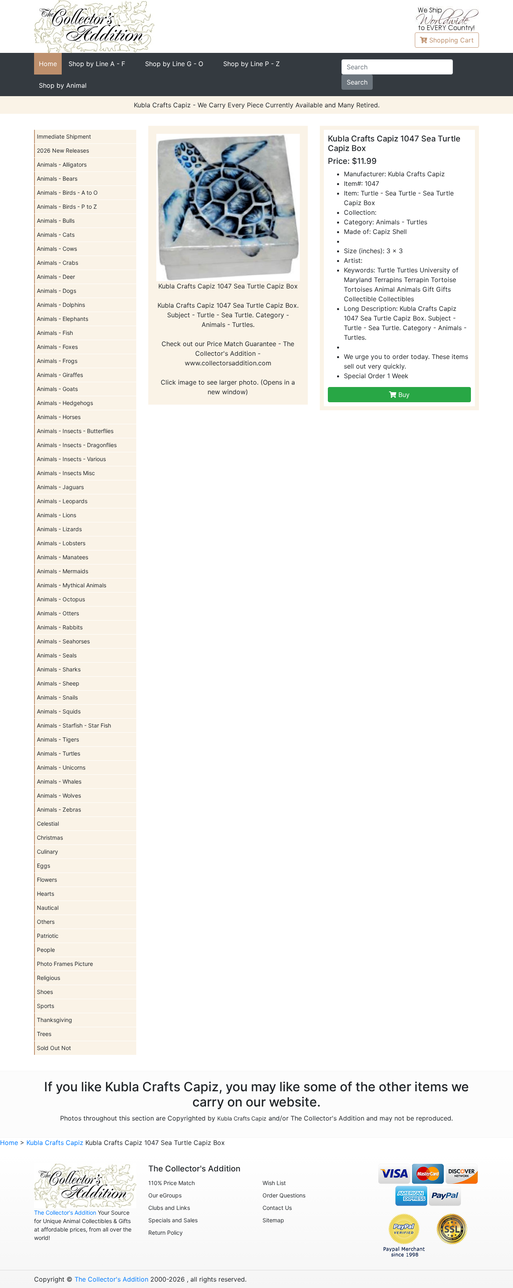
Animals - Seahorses (63, 641)
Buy (403, 395)
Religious (48, 977)
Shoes (45, 991)
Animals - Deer (56, 276)
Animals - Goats (57, 388)
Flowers (47, 879)
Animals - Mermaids (62, 571)
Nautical (48, 907)
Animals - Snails (57, 697)
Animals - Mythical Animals (71, 585)
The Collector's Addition (65, 1212)
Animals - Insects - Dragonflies (77, 444)
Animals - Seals (57, 655)
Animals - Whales (59, 781)
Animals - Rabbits (60, 627)
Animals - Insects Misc (66, 473)
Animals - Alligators (62, 164)
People (46, 949)
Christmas (50, 837)
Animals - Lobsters (61, 543)
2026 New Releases (63, 150)
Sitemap (273, 1220)
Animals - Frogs (57, 360)
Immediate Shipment (64, 136)
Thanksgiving (54, 1019)
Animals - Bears (57, 178)
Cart (451, 40)
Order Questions (284, 1195)
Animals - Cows (57, 248)
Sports (45, 1005)
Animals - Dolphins (61, 304)
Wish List (274, 1182)
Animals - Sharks (59, 669)
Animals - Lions (56, 515)
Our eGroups (165, 1195)
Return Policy (165, 1232)
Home (48, 64)
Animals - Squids (59, 711)
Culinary (47, 851)
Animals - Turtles (58, 753)
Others (46, 921)
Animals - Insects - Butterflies (75, 430)
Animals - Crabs (57, 262)
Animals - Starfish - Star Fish (74, 725)
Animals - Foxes (57, 346)
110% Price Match (171, 1182)
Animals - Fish (55, 332)
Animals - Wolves (59, 795)
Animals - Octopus (61, 599)
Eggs (43, 865)
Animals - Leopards (62, 501)
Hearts (45, 893)
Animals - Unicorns (61, 767)
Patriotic (48, 935)
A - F (97, 64)
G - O (174, 64)
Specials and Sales (173, 1220)
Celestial (48, 823)
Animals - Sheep (58, 683)
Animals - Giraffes (60, 374)
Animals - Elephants (62, 318)
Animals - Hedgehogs (65, 402)
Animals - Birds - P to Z (67, 206)
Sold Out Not (54, 1047)
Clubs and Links (169, 1207)
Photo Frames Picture (65, 963)
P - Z (251, 64)
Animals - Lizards (59, 529)
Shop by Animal (63, 85)
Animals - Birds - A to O (67, 192)
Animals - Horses (59, 416)
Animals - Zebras (59, 809)
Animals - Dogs (56, 290)
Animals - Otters (58, 613)
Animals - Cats (56, 234)
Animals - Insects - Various (71, 459)
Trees (44, 1033)
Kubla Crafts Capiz (242, 1118)
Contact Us (277, 1207)
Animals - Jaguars (60, 487)
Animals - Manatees (62, 557)
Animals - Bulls (56, 220)
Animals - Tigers (58, 739)
